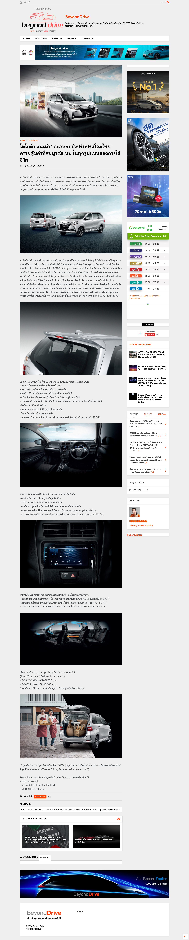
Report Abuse (134, 534)
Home (27, 39)
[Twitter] (25, 2)
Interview (57, 39)
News (71, 39)
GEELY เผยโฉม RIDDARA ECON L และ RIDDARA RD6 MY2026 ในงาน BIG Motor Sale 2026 (152, 354)
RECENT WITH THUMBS (140, 344)
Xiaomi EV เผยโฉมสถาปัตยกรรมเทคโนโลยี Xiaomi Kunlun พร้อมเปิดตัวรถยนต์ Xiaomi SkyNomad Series (152, 398)
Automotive (33, 140)
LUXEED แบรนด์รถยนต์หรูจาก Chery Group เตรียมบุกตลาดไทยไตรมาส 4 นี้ (152, 367)
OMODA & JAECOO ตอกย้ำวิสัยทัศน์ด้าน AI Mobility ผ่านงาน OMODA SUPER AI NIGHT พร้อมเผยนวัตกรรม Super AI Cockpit (152, 382)
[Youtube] (21, 2)
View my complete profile (141, 525)
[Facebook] (29, 2)
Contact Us (87, 39)
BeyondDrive (77, 16)
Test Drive (42, 39)
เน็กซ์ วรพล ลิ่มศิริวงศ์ (138, 521)
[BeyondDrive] (42, 33)
